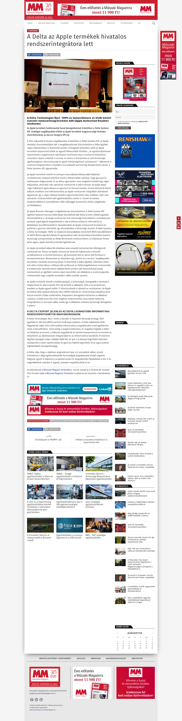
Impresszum (95, 658)
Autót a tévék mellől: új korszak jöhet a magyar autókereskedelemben (141, 493)
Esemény (65, 23)
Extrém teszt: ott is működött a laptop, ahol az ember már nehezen (141, 478)
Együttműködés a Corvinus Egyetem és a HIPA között (69, 536)
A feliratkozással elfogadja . (133, 122)
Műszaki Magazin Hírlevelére (58, 370)
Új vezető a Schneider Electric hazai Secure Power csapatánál (141, 466)
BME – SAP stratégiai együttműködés (96, 536)
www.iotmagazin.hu (49, 710)
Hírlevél (111, 23)
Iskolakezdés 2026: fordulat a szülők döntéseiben (140, 455)
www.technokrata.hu (36, 710)
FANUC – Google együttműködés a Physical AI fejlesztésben (69, 476)
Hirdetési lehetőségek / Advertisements (55, 658)
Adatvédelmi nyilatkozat (116, 658)
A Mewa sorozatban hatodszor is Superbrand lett (91, 440)
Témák (30, 23)
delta (59, 421)
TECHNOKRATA (126, 23)
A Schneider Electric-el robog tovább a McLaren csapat (39, 538)
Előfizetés (79, 23)
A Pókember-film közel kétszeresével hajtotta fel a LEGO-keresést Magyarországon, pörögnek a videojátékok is (140, 564)
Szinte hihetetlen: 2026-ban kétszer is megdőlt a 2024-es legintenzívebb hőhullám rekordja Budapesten (140, 386)
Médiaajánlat (95, 23)
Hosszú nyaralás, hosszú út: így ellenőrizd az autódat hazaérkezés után (141, 539)
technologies (102, 421)
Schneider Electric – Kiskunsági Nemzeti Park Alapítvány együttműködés (99, 476)
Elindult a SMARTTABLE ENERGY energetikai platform (141, 503)
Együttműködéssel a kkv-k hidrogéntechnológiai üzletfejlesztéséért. (69, 504)
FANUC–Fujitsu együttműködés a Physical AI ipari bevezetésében (40, 476)
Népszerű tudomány (87, 421)
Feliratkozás (123, 128)
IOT (139, 23)
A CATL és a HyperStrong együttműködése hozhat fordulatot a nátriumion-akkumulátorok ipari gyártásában (39, 507)
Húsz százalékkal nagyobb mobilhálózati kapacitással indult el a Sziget (139, 600)
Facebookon (104, 373)
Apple (53, 421)
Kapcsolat (81, 658)
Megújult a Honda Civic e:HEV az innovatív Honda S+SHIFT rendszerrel (141, 421)
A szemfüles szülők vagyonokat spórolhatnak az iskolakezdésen (141, 589)
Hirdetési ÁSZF (137, 658)
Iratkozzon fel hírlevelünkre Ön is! (42, 693)
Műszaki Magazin (54, 373)
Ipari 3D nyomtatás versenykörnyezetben (137, 431)
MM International (46, 23)
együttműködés (70, 421)
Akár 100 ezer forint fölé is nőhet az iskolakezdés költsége (141, 550)
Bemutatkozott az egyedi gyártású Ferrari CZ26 (138, 372)
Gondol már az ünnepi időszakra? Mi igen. (137, 443)
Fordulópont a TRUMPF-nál (48, 439)
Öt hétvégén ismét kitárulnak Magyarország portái (140, 397)
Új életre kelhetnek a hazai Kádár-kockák (139, 409)
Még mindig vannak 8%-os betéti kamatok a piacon (139, 515)
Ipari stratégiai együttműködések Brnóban (94, 504)
